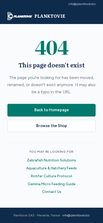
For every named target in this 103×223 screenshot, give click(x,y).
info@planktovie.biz (82, 4)
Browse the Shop (51, 125)
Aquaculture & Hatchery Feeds (51, 168)
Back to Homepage (51, 110)
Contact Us (51, 191)
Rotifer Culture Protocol (51, 176)
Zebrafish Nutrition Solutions (51, 160)
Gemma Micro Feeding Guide (52, 184)
